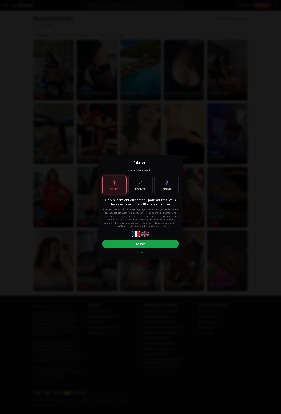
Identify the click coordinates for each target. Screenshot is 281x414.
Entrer (140, 243)
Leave (140, 252)
